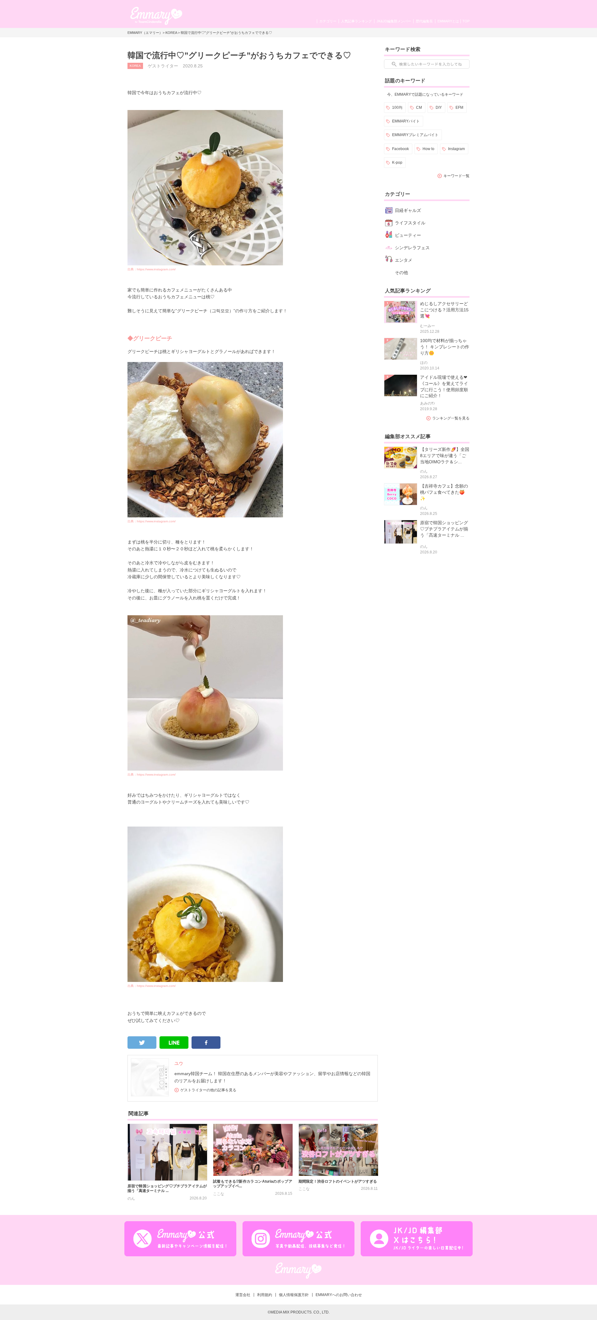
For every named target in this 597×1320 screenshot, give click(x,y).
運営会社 (242, 1295)
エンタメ (403, 260)
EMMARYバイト (406, 121)
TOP (466, 21)
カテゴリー (327, 21)
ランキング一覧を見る (451, 418)
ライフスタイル (410, 222)
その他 (401, 272)
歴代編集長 (424, 21)
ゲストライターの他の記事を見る (208, 1090)
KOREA (171, 32)
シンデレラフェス (412, 247)
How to (428, 149)
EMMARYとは (448, 21)
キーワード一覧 (456, 176)
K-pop (397, 162)
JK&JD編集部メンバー (394, 21)
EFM (459, 107)
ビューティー (408, 235)
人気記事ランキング (356, 21)
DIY (439, 107)
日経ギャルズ (408, 210)
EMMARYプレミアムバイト (415, 135)
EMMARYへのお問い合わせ (339, 1295)
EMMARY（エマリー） (145, 32)
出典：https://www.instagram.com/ (151, 269)
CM (419, 107)
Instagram (456, 149)
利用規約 (264, 1295)
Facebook (400, 149)
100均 (397, 107)
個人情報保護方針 (294, 1295)
